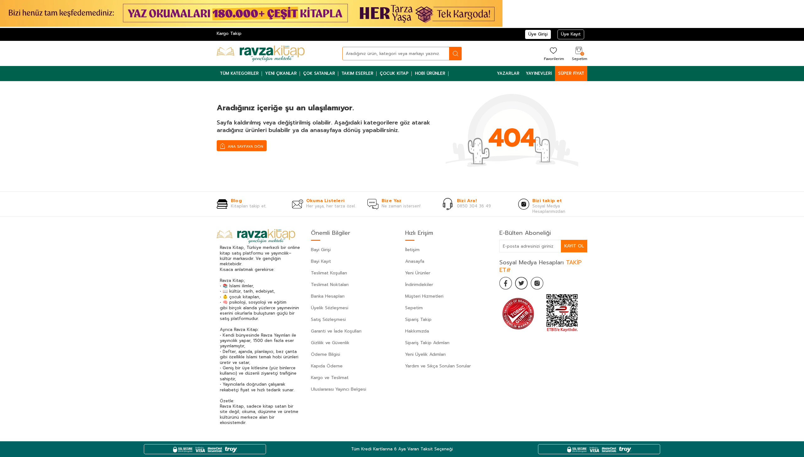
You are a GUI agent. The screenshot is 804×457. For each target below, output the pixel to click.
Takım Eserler (357, 73)
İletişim (412, 249)
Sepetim (414, 308)
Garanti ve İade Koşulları (336, 331)
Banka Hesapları (328, 296)
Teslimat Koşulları (329, 273)
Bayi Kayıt (321, 261)
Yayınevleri (539, 73)
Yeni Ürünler (417, 273)
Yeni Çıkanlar (281, 73)
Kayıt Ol (574, 246)
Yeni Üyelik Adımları (425, 354)
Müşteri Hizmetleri (424, 296)
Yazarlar (508, 73)
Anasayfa (414, 261)
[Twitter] (521, 283)
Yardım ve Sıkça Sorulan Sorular (438, 366)
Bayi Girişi (321, 249)
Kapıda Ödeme (327, 366)
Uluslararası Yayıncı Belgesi (338, 389)
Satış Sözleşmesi (328, 319)
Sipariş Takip (418, 319)
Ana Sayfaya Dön (244, 146)
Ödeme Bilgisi (325, 354)
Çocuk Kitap (394, 73)
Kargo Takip (229, 33)
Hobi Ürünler (430, 73)
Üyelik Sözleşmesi (329, 308)
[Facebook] (505, 283)
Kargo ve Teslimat (330, 377)
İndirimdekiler (419, 284)
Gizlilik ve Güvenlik (330, 342)
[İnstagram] (537, 283)
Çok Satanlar (319, 73)
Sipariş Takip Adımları (427, 342)
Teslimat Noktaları (330, 284)
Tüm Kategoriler (239, 73)
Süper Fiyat (571, 73)
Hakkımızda (417, 331)
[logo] (261, 53)
